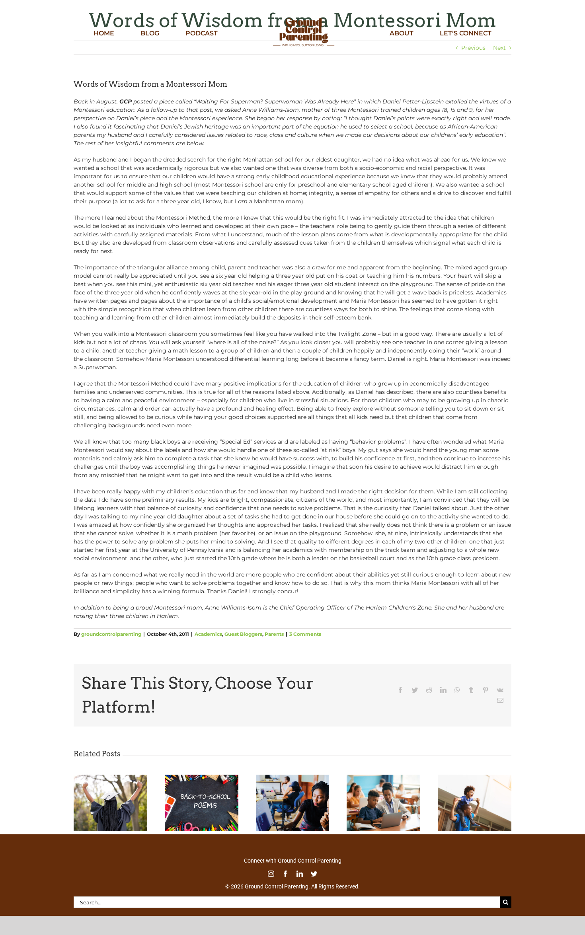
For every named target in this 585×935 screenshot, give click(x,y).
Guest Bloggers (243, 634)
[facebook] (285, 874)
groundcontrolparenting (111, 634)
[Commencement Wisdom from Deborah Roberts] (110, 778)
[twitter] (314, 874)
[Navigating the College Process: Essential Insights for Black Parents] (293, 778)
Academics (208, 634)
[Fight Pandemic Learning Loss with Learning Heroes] (383, 778)
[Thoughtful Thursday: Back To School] (201, 778)
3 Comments (305, 634)
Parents (274, 634)
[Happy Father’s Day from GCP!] (474, 778)
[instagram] (271, 874)
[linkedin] (299, 874)
